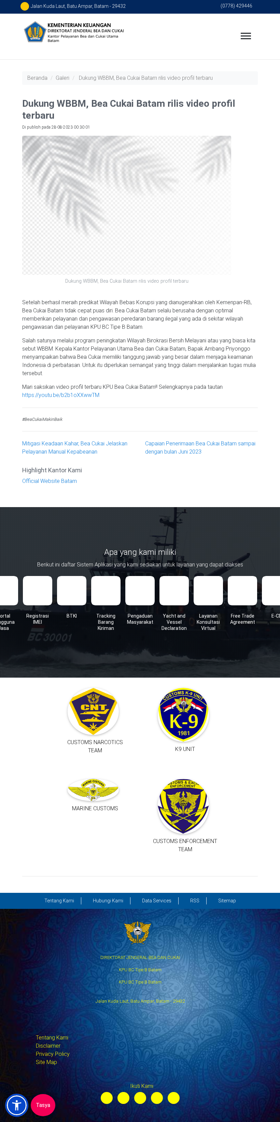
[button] (17, 1105)
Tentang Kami (52, 1037)
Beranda (37, 78)
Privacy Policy (53, 1054)
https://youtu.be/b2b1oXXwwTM (60, 395)
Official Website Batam (49, 481)
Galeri (62, 78)
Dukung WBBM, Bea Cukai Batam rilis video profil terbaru (146, 78)
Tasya (43, 1105)
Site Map (46, 1062)
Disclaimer (48, 1046)
